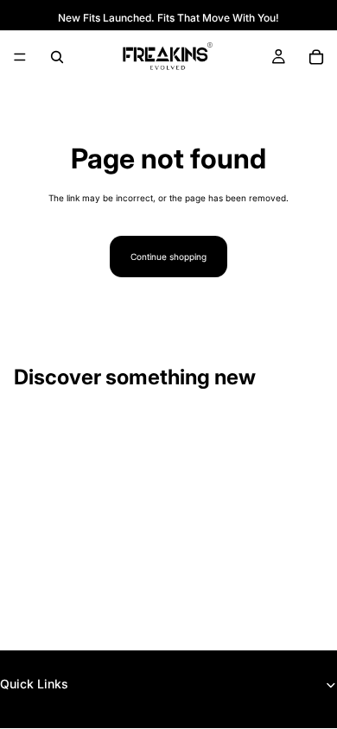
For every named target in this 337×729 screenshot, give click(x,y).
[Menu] (20, 57)
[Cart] (316, 57)
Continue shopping (168, 256)
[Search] (57, 57)
